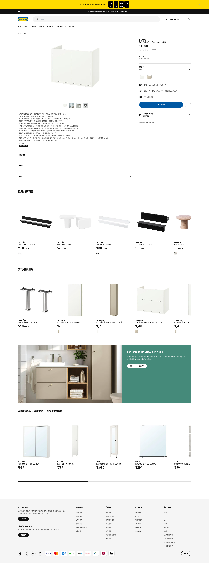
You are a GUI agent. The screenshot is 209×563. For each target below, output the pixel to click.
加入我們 (138, 516)
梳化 (165, 516)
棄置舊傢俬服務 (81, 527)
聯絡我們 (109, 527)
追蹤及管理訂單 (111, 535)
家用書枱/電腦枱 (169, 542)
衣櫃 (165, 524)
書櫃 (165, 531)
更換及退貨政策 (111, 516)
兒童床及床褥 (168, 535)
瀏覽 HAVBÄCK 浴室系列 (137, 366)
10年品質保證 (148, 97)
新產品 (41, 27)
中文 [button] (185, 553)
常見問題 (109, 531)
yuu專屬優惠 (70, 27)
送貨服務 (79, 513)
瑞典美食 (59, 27)
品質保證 (109, 524)
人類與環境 (138, 520)
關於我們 (138, 513)
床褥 (165, 513)
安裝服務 (79, 524)
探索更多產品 (168, 546)
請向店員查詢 (172, 91)
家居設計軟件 (110, 520)
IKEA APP (138, 531)
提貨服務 (79, 516)
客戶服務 (109, 513)
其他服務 (79, 531)
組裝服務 (79, 520)
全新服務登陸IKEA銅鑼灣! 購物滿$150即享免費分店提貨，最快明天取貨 (108, 11)
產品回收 (109, 539)
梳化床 (166, 527)
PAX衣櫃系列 (168, 539)
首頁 (19, 33)
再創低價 (50, 27)
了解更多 (23, 519)
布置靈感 (33, 27)
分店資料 (138, 524)
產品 (24, 33)
